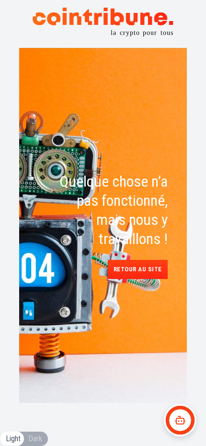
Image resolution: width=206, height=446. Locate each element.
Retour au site (138, 269)
